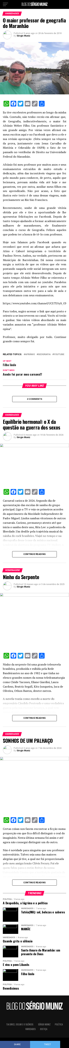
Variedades (30, 1029)
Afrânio (30, 354)
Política (59, 1024)
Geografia (44, 354)
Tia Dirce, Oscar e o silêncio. (20, 1024)
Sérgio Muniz (23, 36)
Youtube (59, 354)
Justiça (43, 1029)
